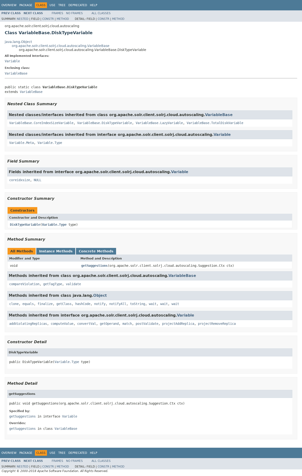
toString (137, 304)
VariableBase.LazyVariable (159, 123)
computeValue (62, 324)
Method (63, 19)
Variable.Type (50, 143)
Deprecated (77, 5)
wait (152, 304)
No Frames (74, 13)
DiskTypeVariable (25, 224)
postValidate (147, 324)
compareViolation (24, 284)
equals (28, 304)
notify (99, 304)
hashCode (82, 304)
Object (100, 295)
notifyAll (117, 304)
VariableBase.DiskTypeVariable (104, 123)
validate (73, 284)
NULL (37, 180)
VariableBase (16, 73)
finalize (45, 304)
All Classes (101, 13)
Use (52, 5)
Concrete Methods (96, 251)
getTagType (52, 284)
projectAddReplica (178, 324)
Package (25, 5)
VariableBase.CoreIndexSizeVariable (41, 123)
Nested (22, 19)
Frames (57, 13)
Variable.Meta (21, 143)
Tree (62, 5)
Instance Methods (55, 251)
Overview (9, 5)
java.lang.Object (18, 42)
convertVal (86, 324)
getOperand (109, 324)
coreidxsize (19, 180)
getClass (63, 304)
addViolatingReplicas (28, 324)
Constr (48, 19)
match (127, 324)
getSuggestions (94, 265)
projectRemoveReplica (217, 324)
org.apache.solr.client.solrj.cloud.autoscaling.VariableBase (60, 46)
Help (93, 5)
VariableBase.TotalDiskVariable (215, 123)
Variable (12, 61)
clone (14, 304)
